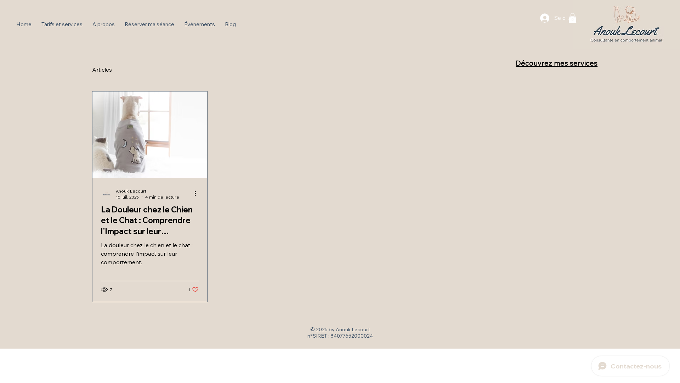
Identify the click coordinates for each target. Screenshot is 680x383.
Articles (102, 69)
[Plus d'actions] (197, 193)
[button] (572, 18)
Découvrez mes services (556, 63)
